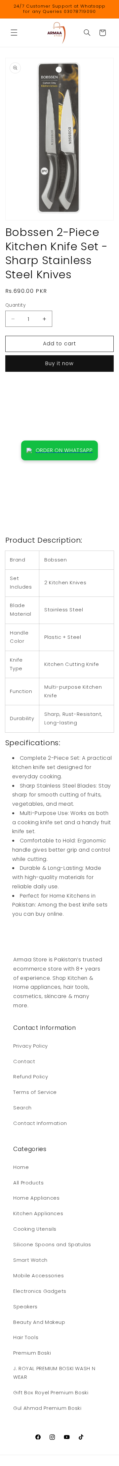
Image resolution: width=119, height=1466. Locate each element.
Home (21, 1167)
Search (22, 1107)
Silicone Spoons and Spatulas (52, 1244)
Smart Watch (30, 1260)
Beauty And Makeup (39, 1322)
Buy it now (59, 363)
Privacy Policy (30, 1046)
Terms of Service (35, 1092)
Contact (24, 1061)
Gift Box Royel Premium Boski (51, 1392)
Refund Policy (30, 1076)
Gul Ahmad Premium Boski (47, 1408)
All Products (28, 1182)
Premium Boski (32, 1353)
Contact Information (40, 1123)
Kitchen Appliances (38, 1213)
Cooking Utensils (35, 1229)
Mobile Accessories (38, 1275)
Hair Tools (25, 1337)
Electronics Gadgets (39, 1291)
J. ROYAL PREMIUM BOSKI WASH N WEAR (54, 1372)
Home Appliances (36, 1198)
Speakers (25, 1306)
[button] (13, 32)
